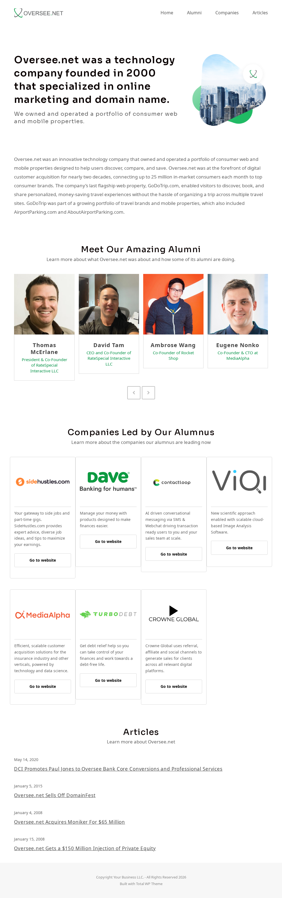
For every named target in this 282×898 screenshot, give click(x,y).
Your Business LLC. (128, 877)
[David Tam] (109, 303)
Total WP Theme (149, 883)
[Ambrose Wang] (173, 303)
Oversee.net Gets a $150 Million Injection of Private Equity (85, 848)
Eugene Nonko (237, 345)
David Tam (108, 345)
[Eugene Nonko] (238, 303)
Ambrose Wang (173, 345)
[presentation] (133, 392)
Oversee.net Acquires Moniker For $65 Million (69, 822)
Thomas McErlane (44, 348)
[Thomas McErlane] (44, 303)
